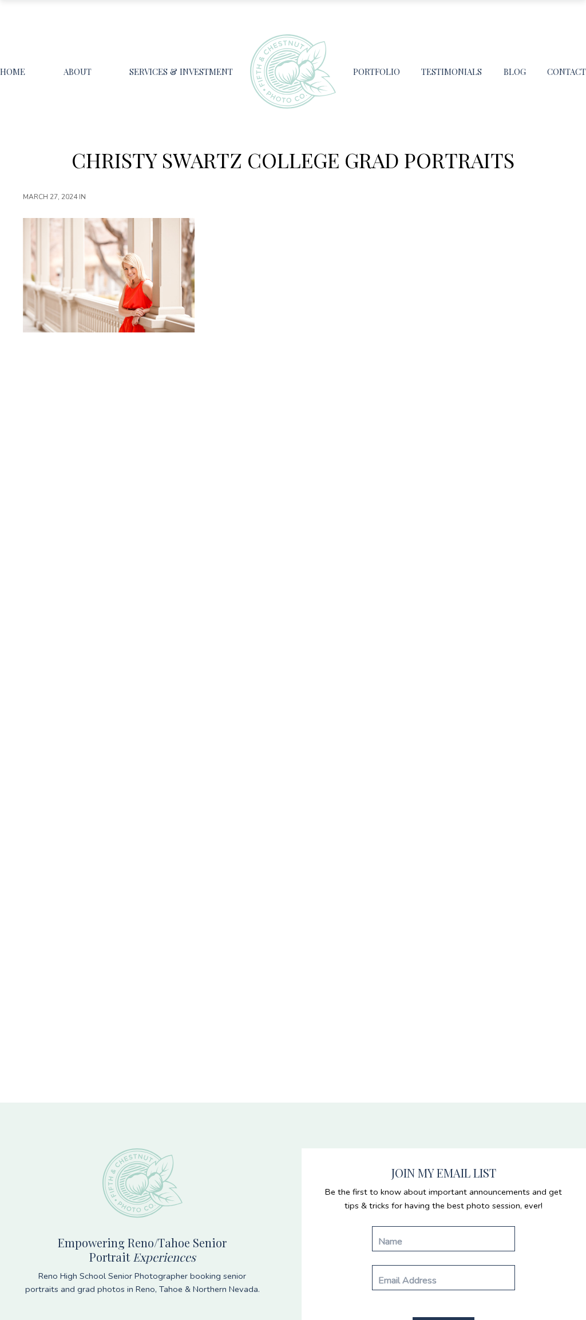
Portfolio (376, 71)
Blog (515, 71)
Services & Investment (181, 71)
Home (12, 71)
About (78, 71)
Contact (566, 71)
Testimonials (451, 71)
